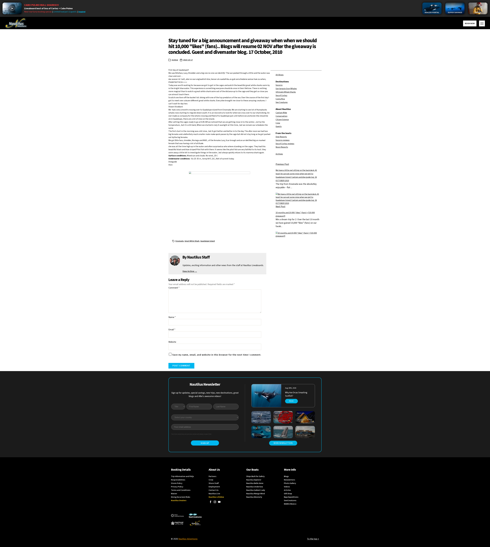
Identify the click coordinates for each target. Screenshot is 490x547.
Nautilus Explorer (253, 479)
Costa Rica (280, 99)
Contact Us (213, 490)
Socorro (279, 85)
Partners (212, 476)
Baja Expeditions (291, 497)
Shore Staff (214, 483)
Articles (287, 490)
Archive (175, 60)
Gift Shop (288, 493)
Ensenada (179, 241)
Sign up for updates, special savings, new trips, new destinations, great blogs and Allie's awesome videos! (205, 394)
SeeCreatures (290, 500)
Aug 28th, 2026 (290, 388)
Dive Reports (281, 136)
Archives (279, 154)
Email (171, 329)
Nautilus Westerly (254, 497)
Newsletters (289, 479)
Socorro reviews (283, 140)
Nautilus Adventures (188, 538)
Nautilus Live (214, 493)
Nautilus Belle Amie (254, 483)
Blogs (286, 476)
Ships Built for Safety (255, 476)
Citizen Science (282, 119)
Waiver (174, 493)
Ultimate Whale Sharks (286, 92)
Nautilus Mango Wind (255, 493)
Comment (174, 287)
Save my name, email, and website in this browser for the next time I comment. (216, 354)
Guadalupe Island (207, 241)
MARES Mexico (290, 504)
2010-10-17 (188, 60)
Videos (287, 486)
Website (172, 342)
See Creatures (282, 102)
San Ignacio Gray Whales (286, 88)
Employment (214, 486)
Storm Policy (176, 483)
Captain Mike (281, 112)
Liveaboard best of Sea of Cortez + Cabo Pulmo (48, 8)
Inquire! (81, 11)
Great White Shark (192, 241)
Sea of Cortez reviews (285, 143)
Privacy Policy (177, 486)
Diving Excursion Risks (180, 497)
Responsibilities (178, 479)
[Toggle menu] (482, 23)
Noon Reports (282, 147)
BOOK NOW (470, 23)
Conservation (281, 116)
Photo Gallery (290, 483)
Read (291, 401)
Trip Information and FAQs (182, 476)
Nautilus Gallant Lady (255, 490)
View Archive (189, 271)
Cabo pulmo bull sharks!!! (41, 5)
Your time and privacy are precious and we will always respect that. (191, 434)
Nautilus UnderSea (254, 486)
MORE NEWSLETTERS (283, 443)
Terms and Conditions (180, 490)
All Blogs (280, 74)
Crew (278, 123)
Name (172, 317)
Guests (279, 126)
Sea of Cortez (281, 95)
